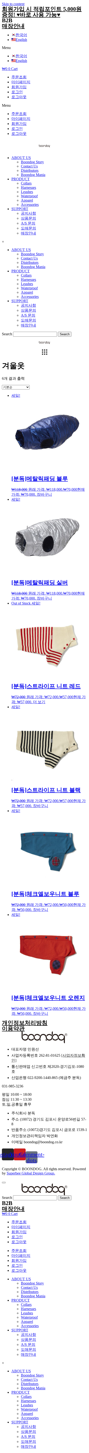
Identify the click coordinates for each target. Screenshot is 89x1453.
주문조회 (19, 77)
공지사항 (28, 213)
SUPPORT (19, 209)
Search (7, 334)
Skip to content (13, 4)
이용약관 (13, 1028)
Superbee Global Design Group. (31, 1173)
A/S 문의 (28, 223)
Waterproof (29, 196)
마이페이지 (20, 82)
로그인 (17, 92)
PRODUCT (20, 179)
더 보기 (39, 702)
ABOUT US (21, 158)
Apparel (27, 200)
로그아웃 (19, 97)
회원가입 (19, 87)
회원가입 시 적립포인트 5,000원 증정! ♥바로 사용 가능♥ (42, 12)
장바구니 (44, 494)
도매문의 (28, 228)
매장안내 (13, 26)
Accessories (30, 205)
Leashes (27, 192)
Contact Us (29, 166)
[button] (44, 48)
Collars (26, 183)
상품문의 (28, 218)
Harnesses (28, 187)
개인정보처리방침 (24, 1023)
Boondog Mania (33, 175)
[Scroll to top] (4, 1182)
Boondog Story (32, 162)
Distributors (29, 170)
